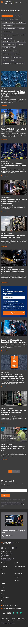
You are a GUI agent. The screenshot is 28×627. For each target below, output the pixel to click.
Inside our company (7, 38)
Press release (11, 44)
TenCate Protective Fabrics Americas (11, 605)
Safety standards (7, 54)
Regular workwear (7, 50)
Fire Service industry (14, 19)
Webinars (3, 590)
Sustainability (6, 57)
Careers (3, 573)
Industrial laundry (7, 31)
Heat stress (21, 28)
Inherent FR (21, 35)
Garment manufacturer (8, 25)
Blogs (2, 587)
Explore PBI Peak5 (7, 536)
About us (3, 570)
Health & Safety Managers (9, 28)
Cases (2, 593)
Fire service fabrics (19, 573)
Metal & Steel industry (8, 41)
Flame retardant (20, 22)
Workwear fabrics (19, 570)
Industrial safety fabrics (20, 566)
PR (3, 44)
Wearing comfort (7, 63)
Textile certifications (17, 57)
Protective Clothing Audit (9, 47)
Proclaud (17, 580)
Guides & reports (5, 597)
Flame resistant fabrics (8, 22)
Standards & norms (7, 16)
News (18, 41)
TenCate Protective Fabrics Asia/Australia (12, 608)
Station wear (17, 54)
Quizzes (3, 600)
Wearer (12, 60)
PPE (24, 41)
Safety (16, 50)
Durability (17, 16)
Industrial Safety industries (9, 35)
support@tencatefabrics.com (7, 558)
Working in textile (19, 63)
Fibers (4, 19)
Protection (20, 44)
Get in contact (4, 566)
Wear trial (5, 60)
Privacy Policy (18, 308)
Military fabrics (18, 576)
